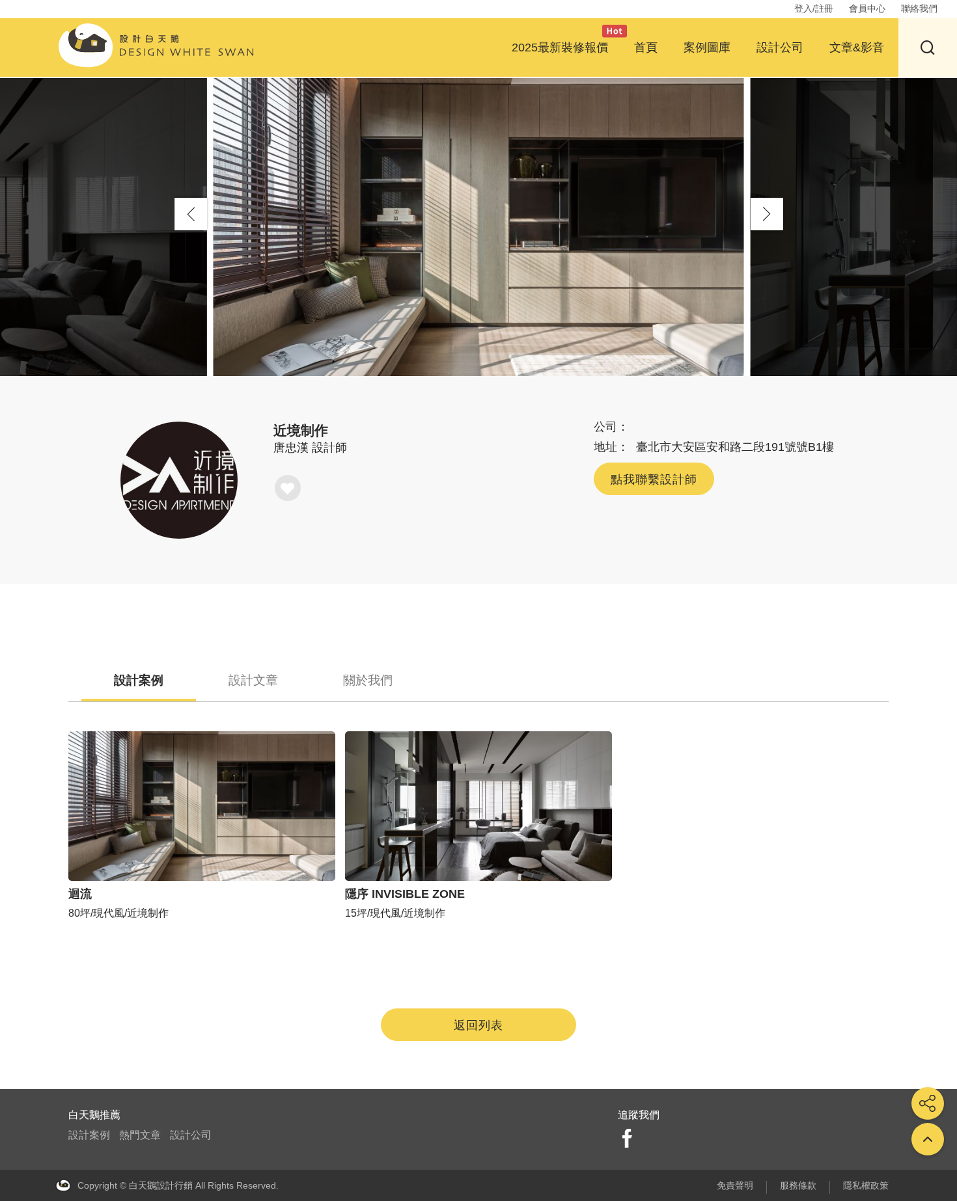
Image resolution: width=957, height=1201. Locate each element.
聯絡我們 (919, 8)
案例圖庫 (707, 47)
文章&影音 (856, 47)
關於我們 (368, 680)
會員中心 (867, 8)
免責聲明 (735, 1185)
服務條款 (798, 1185)
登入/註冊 (813, 8)
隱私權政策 (866, 1185)
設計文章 (253, 680)
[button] (767, 214)
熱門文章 (140, 1134)
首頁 (646, 47)
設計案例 (138, 680)
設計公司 (779, 47)
